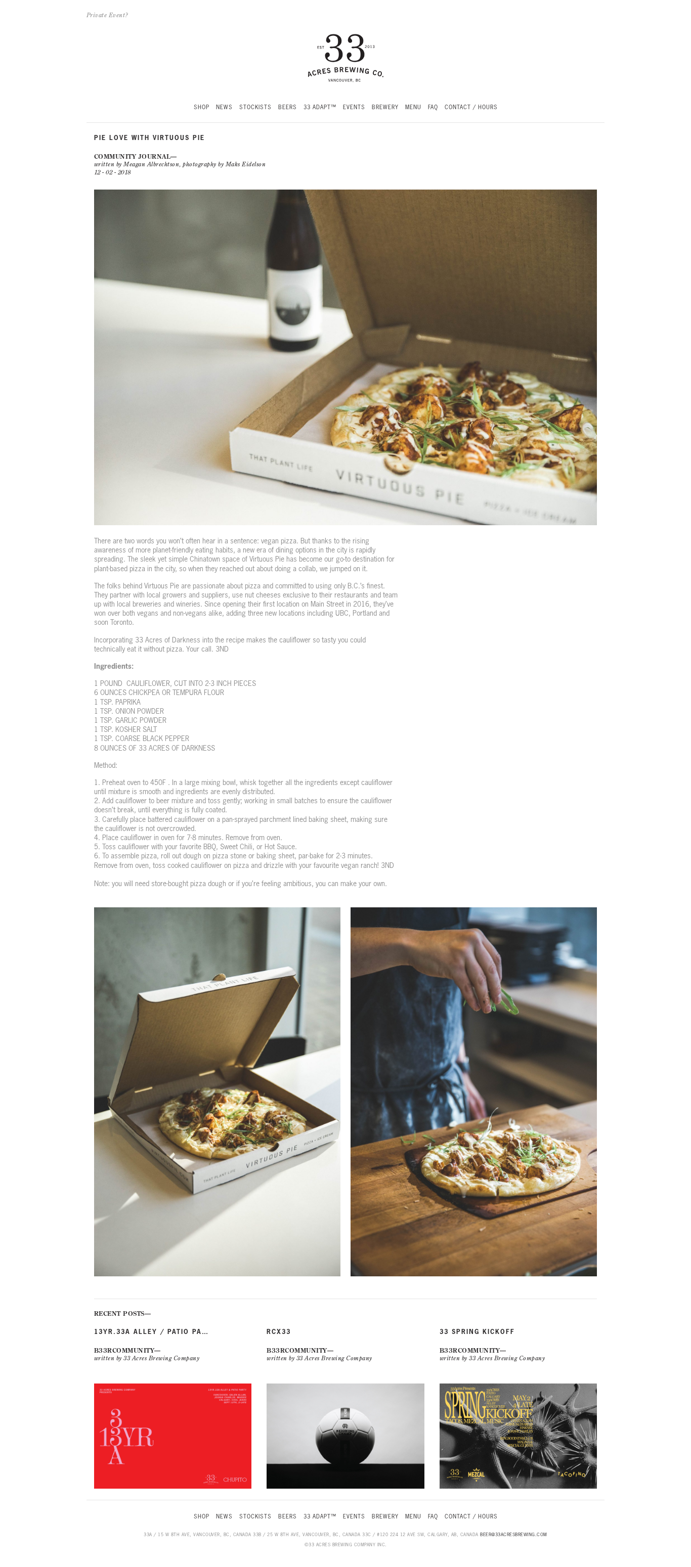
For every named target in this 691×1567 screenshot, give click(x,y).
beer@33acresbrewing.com (513, 1534)
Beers (287, 107)
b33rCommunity (124, 1350)
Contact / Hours (471, 107)
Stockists (255, 107)
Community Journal (132, 156)
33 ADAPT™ (320, 107)
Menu (413, 107)
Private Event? (107, 15)
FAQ (433, 107)
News (224, 107)
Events (354, 107)
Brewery (385, 107)
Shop (201, 107)
